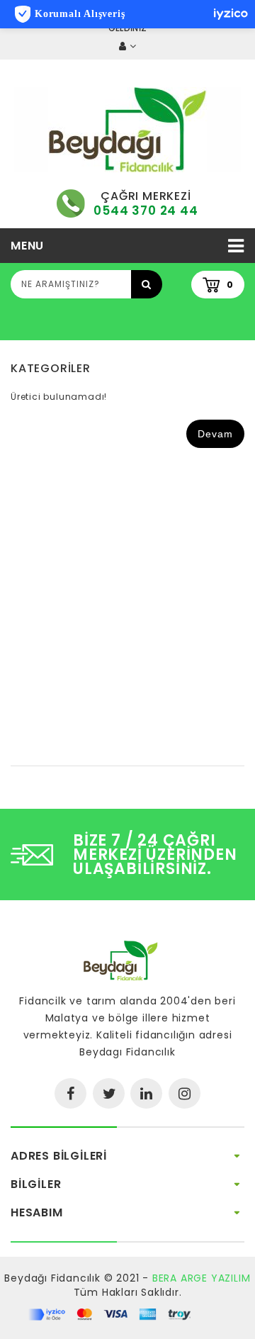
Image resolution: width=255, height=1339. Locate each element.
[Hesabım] (127, 46)
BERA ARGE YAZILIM (201, 1278)
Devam (215, 433)
